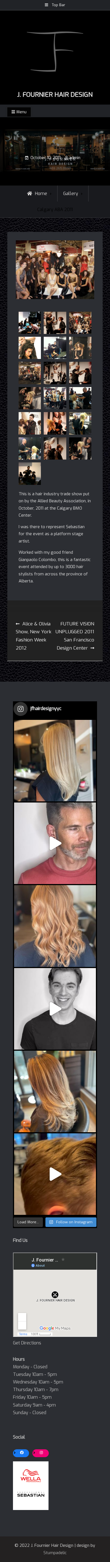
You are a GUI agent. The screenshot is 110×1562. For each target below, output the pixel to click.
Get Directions (27, 1343)
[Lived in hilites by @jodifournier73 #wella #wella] (55, 1091)
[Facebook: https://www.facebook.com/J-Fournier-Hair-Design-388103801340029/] (22, 1452)
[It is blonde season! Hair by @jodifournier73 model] (55, 760)
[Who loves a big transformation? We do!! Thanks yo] (55, 843)
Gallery (70, 193)
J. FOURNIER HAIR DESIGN (55, 94)
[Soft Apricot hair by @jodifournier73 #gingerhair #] (55, 926)
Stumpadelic (55, 1553)
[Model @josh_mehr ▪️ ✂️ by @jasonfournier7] (55, 1009)
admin (74, 158)
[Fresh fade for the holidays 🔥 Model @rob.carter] (55, 1174)
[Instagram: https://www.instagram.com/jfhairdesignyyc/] (41, 1452)
